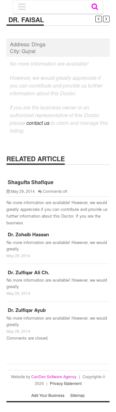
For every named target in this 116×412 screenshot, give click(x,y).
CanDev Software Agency (53, 376)
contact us (38, 122)
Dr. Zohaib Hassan (27, 234)
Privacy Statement (66, 383)
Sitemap (77, 395)
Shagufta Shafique (29, 182)
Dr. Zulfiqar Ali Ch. (27, 272)
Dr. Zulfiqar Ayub (26, 310)
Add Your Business (47, 395)
